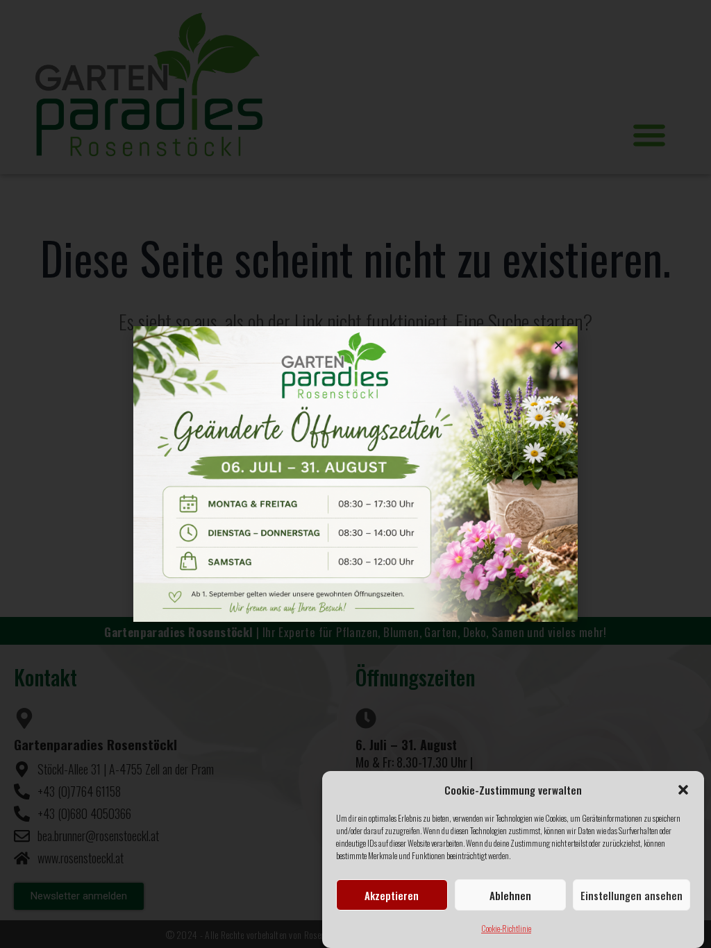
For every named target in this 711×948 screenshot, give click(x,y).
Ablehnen (510, 895)
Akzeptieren (392, 895)
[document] (355, 474)
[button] (683, 790)
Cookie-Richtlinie (506, 928)
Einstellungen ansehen (631, 895)
